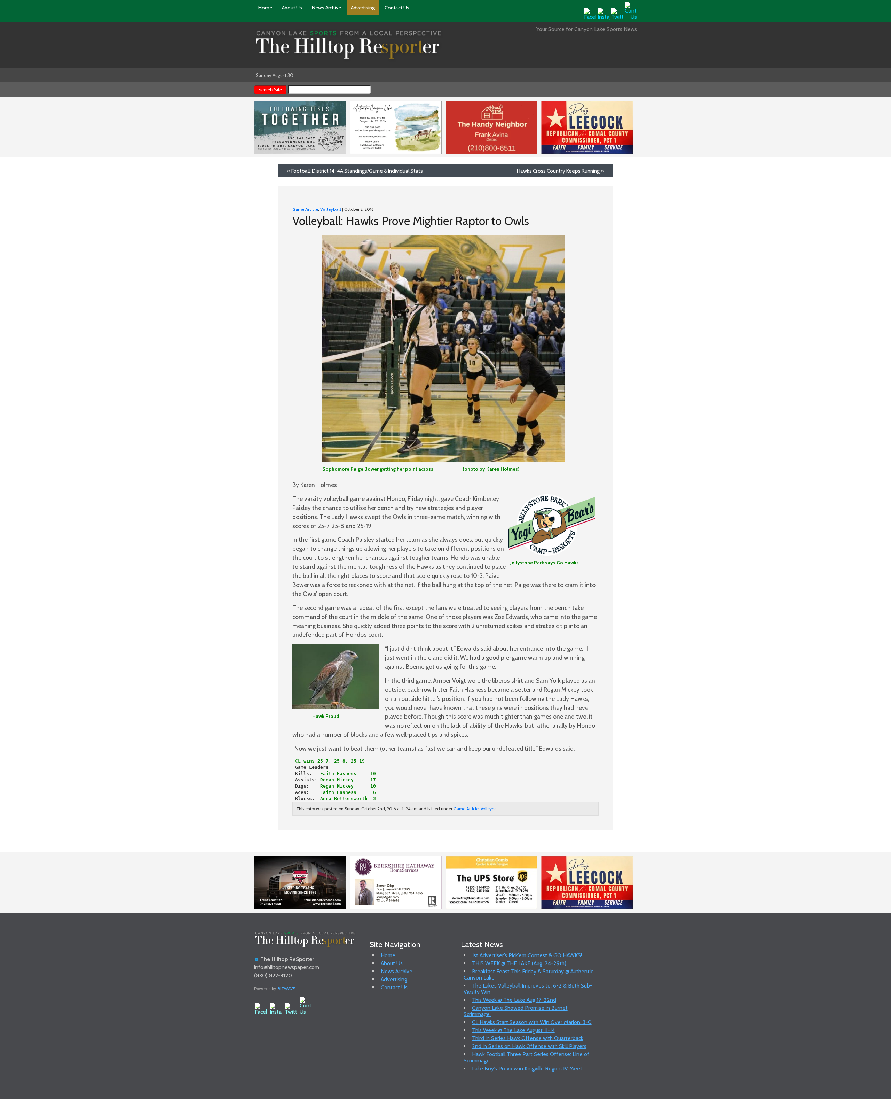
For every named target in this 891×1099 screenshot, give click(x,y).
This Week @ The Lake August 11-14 (513, 1030)
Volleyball (330, 209)
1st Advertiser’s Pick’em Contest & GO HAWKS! (527, 955)
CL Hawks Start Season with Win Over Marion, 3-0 (532, 1022)
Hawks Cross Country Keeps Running (558, 171)
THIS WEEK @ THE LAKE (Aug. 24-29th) (519, 963)
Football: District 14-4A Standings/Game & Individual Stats (357, 171)
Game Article (305, 209)
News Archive (326, 8)
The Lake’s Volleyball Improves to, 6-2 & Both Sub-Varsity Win (528, 988)
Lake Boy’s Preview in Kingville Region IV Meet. (527, 1068)
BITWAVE (286, 988)
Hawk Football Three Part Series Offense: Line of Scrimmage (526, 1057)
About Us (292, 8)
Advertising (363, 8)
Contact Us (397, 8)
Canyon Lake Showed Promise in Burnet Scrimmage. (516, 1011)
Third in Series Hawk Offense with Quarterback (527, 1038)
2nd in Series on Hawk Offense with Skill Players (529, 1046)
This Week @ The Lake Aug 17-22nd (514, 1000)
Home (265, 8)
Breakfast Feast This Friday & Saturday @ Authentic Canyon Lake (528, 974)
